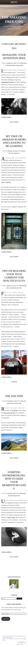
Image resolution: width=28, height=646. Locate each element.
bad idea (8, 182)
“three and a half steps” (9, 413)
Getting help (23, 63)
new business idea (14, 287)
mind (22, 401)
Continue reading (6, 117)
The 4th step (14, 396)
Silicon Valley (11, 517)
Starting (18, 65)
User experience (15, 153)
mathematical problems (7, 82)
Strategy (23, 151)
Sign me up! (6, 618)
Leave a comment (14, 121)
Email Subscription (14, 604)
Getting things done (10, 65)
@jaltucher (15, 410)
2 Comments (14, 381)
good (2, 182)
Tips (22, 65)
